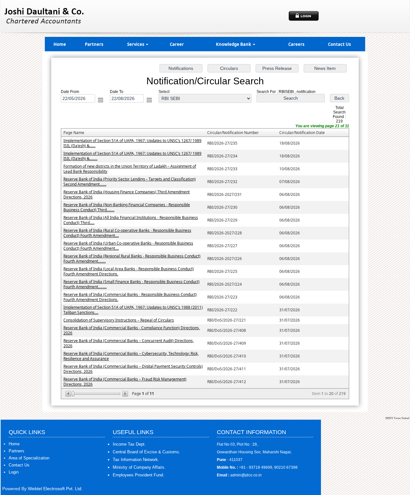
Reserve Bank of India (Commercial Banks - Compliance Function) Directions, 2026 (131, 330)
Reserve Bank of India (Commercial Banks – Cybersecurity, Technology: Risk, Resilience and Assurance (131, 356)
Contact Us (339, 44)
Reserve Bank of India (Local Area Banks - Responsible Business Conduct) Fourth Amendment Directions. (128, 271)
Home (59, 44)
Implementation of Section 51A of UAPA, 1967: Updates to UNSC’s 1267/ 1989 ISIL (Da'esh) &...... (132, 143)
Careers (296, 44)
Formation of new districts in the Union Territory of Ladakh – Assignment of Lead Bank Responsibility (129, 169)
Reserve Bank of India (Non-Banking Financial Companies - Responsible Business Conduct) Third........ (126, 207)
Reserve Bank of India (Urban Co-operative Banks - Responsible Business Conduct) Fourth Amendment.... (128, 245)
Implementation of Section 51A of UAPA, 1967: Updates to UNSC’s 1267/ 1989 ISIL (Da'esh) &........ (132, 156)
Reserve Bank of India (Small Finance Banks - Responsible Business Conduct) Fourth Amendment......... (131, 284)
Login (14, 472)
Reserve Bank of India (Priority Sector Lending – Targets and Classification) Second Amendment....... (129, 181)
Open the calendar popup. (100, 100)
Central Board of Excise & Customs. (146, 451)
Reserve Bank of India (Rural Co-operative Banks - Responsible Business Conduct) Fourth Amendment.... (127, 233)
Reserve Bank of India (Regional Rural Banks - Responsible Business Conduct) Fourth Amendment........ (132, 258)
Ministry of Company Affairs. (139, 467)
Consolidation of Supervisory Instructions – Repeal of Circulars (118, 320)
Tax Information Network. (136, 459)
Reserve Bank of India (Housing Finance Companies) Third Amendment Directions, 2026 (126, 194)
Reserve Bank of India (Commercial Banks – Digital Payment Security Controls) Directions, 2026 (133, 369)
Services (136, 44)
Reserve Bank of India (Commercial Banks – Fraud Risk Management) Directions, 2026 (124, 381)
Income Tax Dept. (129, 444)
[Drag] (73, 393)
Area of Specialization (29, 458)
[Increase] (125, 393)
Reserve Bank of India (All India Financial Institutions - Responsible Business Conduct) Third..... (130, 220)
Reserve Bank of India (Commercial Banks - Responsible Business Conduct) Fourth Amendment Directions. (130, 297)
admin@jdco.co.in (246, 475)
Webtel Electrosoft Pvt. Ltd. (55, 488)
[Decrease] (69, 393)
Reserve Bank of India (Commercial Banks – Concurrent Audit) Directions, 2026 (128, 343)
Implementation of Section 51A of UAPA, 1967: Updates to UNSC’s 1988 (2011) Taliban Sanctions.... (133, 310)
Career (177, 44)
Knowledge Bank (234, 44)
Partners (94, 44)
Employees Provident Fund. (138, 475)
